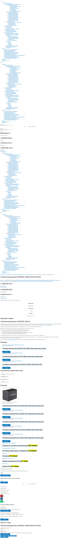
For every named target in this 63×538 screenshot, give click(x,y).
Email (1, 529)
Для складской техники (12, 5)
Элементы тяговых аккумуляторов (12, 33)
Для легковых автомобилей (11, 30)
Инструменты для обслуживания (12, 45)
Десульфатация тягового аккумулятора (11, 52)
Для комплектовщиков (14, 8)
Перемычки (8, 35)
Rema (9, 104)
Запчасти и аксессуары (8, 32)
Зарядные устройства (8, 26)
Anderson (10, 42)
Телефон (2, 508)
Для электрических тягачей (15, 72)
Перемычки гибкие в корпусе (13, 38)
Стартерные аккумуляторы (9, 29)
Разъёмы (8, 41)
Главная (1, 274)
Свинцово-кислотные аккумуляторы (14, 22)
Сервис (3, 48)
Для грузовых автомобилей (11, 31)
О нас (3, 120)
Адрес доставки (3, 531)
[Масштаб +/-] (2, 535)
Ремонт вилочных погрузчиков (10, 54)
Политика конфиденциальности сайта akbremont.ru (9, 512)
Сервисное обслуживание (9, 51)
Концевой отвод (11, 39)
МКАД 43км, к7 (5, 133)
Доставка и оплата (5, 59)
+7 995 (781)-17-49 (6, 148)
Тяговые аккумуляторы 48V (13, 19)
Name (1, 507)
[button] (31, 62)
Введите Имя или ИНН (4, 528)
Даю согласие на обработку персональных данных (11, 509)
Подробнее (6, 351)
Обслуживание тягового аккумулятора (11, 53)
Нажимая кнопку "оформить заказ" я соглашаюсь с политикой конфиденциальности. (17, 532)
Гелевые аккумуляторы (12, 25)
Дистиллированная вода (10, 46)
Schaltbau (10, 43)
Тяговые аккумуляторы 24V (13, 15)
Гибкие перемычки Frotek (13, 36)
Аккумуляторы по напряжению (11, 11)
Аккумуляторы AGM (11, 24)
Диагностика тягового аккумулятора (10, 49)
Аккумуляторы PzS (11, 23)
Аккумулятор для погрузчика (15, 6)
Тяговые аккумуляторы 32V (13, 16)
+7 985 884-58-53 (6, 138)
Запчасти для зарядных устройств (12, 28)
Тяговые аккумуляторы (8, 3)
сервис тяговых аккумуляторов (12, 339)
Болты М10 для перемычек (13, 37)
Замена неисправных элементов (10, 58)
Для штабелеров (13, 10)
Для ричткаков (13, 9)
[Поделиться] (11, 535)
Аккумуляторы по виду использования (13, 4)
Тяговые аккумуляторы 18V (13, 14)
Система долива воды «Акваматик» (12, 34)
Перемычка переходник (12, 40)
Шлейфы (9, 44)
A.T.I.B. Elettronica (9, 27)
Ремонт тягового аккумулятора (10, 50)
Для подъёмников (13, 7)
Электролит (8, 47)
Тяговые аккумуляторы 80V (13, 20)
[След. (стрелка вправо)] (6, 537)
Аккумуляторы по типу (10, 21)
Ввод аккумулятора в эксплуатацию (10, 56)
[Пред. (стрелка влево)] (2, 537)
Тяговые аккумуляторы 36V (13, 17)
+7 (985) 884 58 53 (6, 289)
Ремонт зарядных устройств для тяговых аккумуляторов (14, 55)
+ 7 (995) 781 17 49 (6, 283)
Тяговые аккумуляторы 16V (13, 13)
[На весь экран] (6, 535)
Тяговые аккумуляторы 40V (13, 18)
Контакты (4, 60)
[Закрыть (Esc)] (15, 535)
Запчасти (4, 64)
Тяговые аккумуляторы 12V (13, 12)
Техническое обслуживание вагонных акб (12, 57)
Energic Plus (8, 88)
